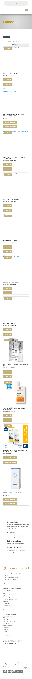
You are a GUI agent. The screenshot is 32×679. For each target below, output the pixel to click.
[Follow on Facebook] (4, 648)
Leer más (8, 79)
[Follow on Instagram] (7, 648)
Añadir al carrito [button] (10, 122)
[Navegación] (26, 10)
